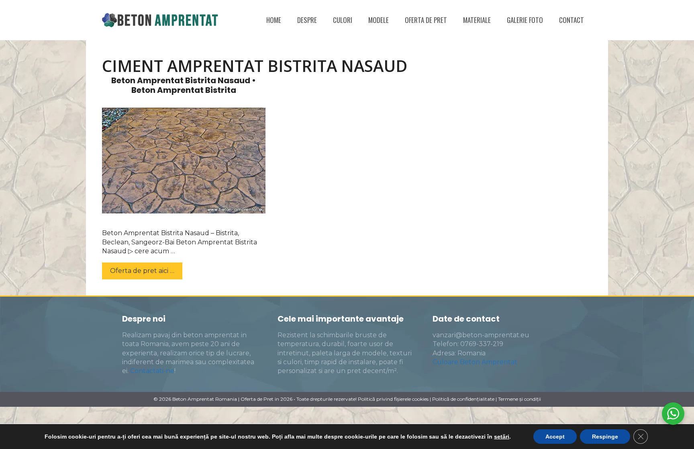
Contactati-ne (152, 371)
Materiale (477, 20)
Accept (555, 436)
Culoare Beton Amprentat (475, 362)
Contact (571, 20)
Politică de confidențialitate (463, 399)
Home (273, 20)
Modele (378, 20)
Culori (342, 20)
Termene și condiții (519, 399)
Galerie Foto (525, 20)
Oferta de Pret (426, 20)
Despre (307, 20)
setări (501, 436)
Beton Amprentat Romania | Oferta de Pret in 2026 (232, 399)
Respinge (605, 436)
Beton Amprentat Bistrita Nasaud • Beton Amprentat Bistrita (183, 85)
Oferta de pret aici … (142, 271)
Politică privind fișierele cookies (393, 399)
